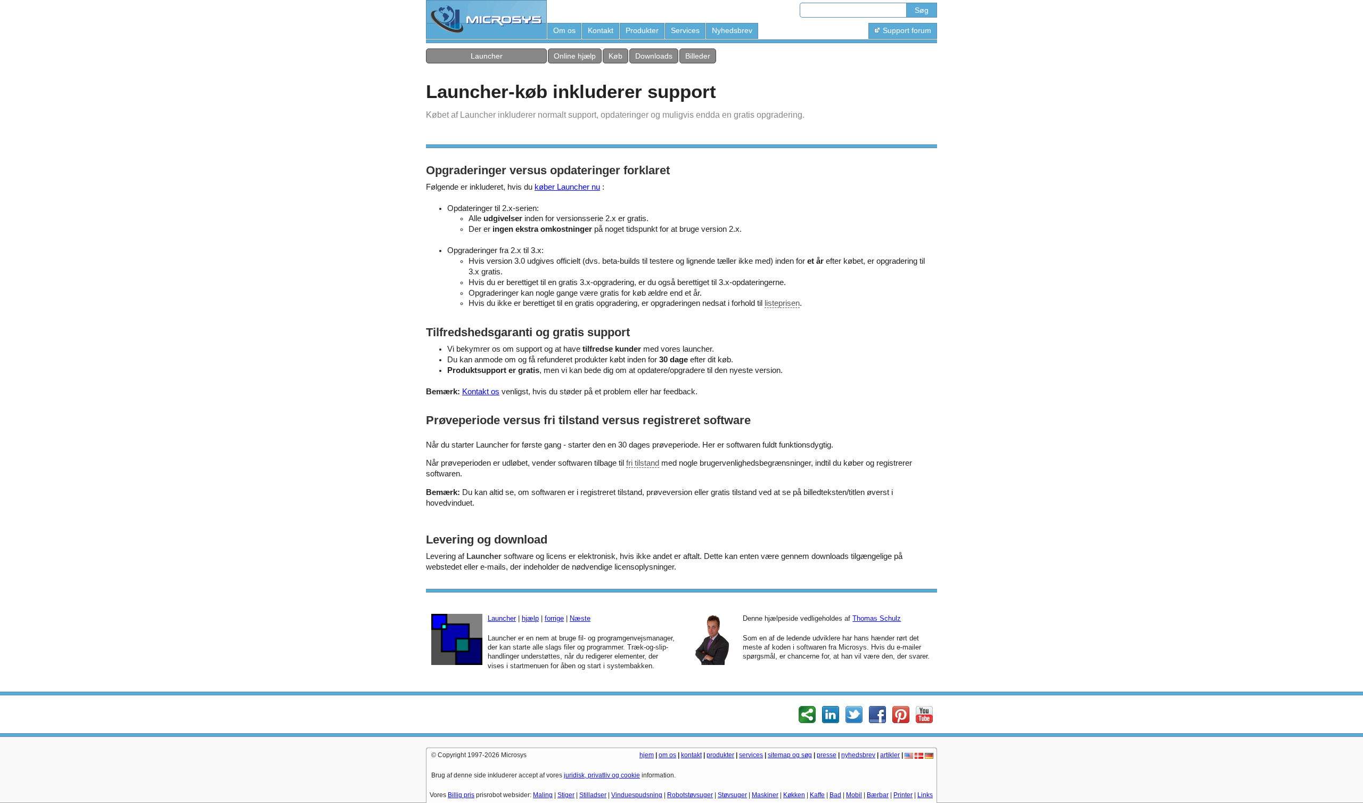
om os (667, 755)
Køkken (794, 795)
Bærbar (878, 795)
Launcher (487, 56)
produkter (720, 755)
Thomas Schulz (876, 618)
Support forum (907, 30)
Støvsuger (732, 795)
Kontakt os (480, 391)
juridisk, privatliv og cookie (602, 775)
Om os (564, 30)
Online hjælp (575, 56)
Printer (903, 795)
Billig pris (461, 795)
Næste (580, 618)
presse (826, 755)
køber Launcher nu (567, 187)
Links (925, 795)
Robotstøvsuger (690, 795)
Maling (543, 795)
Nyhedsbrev (732, 30)
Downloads (653, 56)
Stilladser (592, 795)
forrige (554, 618)
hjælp (530, 618)
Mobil (854, 795)
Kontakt (600, 30)
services (751, 755)
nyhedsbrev (858, 755)
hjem (646, 755)
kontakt (691, 755)
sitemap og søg (790, 755)
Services (685, 30)
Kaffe (817, 795)
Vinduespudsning (636, 795)
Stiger (565, 795)
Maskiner (765, 795)
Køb (615, 56)
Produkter (642, 30)
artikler (890, 755)
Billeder (697, 56)
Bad (835, 795)
